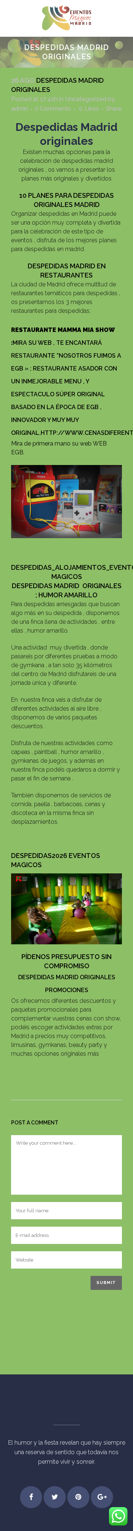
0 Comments (53, 108)
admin (19, 108)
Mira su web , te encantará (57, 342)
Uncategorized (85, 99)
